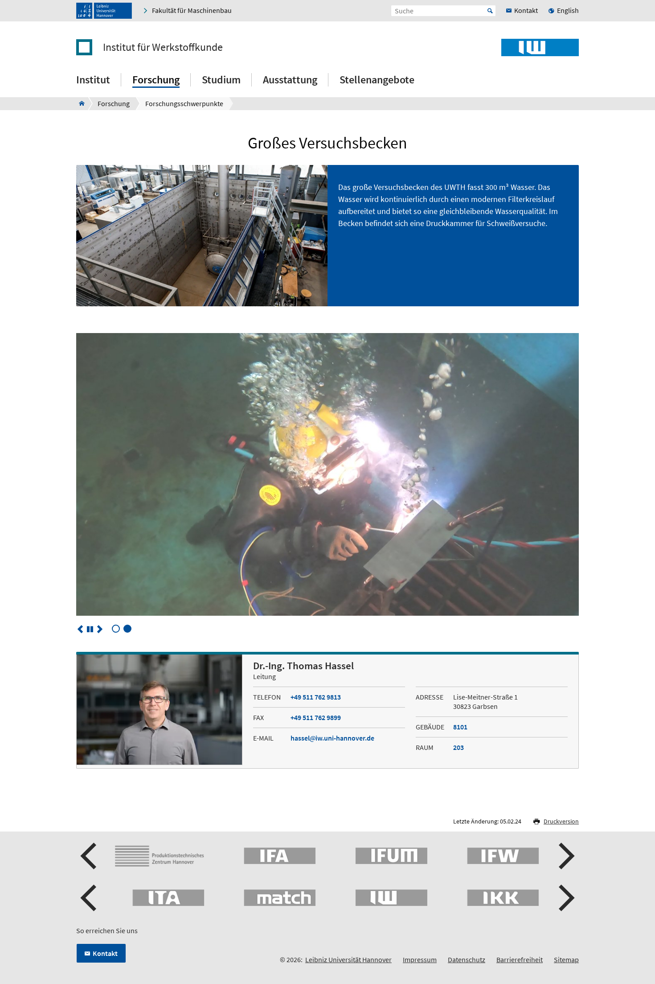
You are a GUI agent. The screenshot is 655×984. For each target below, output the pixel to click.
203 (458, 747)
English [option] (568, 10)
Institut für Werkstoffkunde (163, 47)
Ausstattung (290, 79)
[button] (89, 856)
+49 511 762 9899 (316, 717)
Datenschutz (466, 959)
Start (490, 10)
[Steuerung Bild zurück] (80, 629)
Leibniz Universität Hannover (348, 959)
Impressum (420, 959)
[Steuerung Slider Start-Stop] (90, 629)
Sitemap (566, 959)
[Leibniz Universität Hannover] (104, 11)
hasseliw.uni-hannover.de (332, 737)
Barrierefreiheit (519, 959)
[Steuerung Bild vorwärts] (100, 629)
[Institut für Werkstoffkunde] (79, 103)
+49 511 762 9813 (316, 696)
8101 (460, 726)
